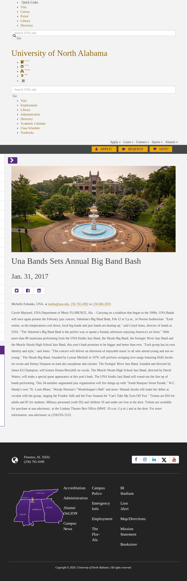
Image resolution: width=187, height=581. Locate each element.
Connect (142, 142)
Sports (156, 142)
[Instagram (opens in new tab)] (145, 459)
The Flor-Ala (96, 534)
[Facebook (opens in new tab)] (136, 459)
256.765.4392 (79, 304)
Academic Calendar (33, 123)
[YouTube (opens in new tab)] (174, 459)
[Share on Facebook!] (28, 291)
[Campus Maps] (29, 506)
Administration (30, 114)
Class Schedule (30, 128)
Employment (29, 105)
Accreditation (74, 488)
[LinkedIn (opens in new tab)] (154, 459)
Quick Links (30, 2)
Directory (27, 25)
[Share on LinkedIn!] (39, 291)
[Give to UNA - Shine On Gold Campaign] (158, 487)
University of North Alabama (59, 53)
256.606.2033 (102, 304)
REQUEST (135, 149)
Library (25, 21)
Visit (23, 7)
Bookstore (128, 544)
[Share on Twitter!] (17, 291)
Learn (127, 142)
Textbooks (27, 132)
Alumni (170, 142)
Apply (114, 142)
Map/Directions (133, 519)
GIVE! (163, 149)
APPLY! (106, 149)
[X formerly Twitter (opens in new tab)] (164, 459)
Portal (24, 16)
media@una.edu (58, 304)
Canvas (25, 11)
